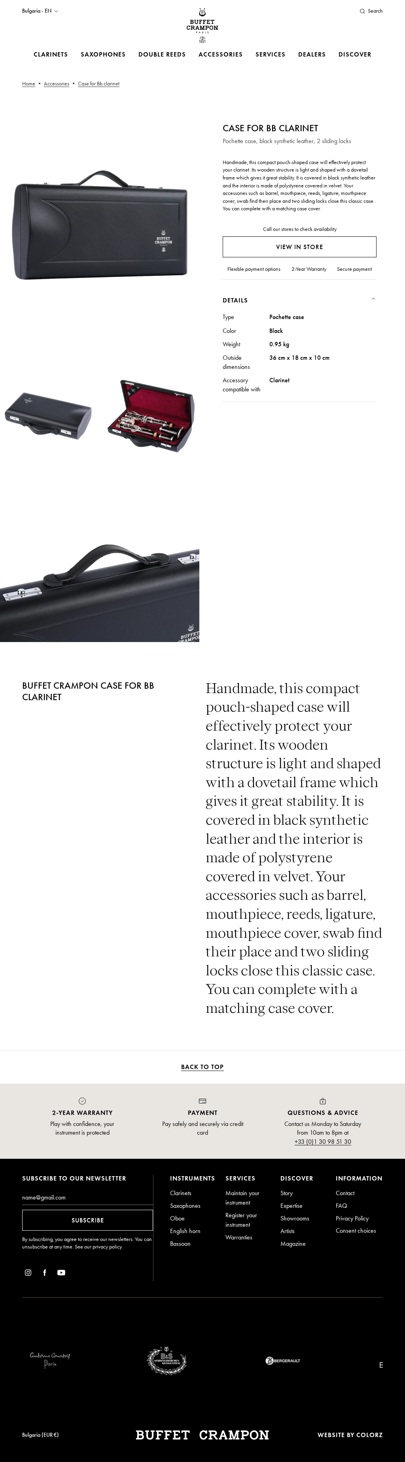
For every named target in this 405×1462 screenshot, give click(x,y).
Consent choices (356, 1230)
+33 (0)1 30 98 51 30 (323, 1141)
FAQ (341, 1205)
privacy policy (107, 1246)
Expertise (291, 1205)
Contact (345, 1193)
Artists (287, 1231)
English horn (185, 1231)
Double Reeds (162, 54)
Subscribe (88, 1220)
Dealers (312, 54)
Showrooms (294, 1218)
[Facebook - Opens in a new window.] (45, 1274)
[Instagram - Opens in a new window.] (28, 1274)
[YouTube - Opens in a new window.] (61, 1274)
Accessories (221, 54)
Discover (355, 54)
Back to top (202, 1067)
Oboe (177, 1218)
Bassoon (180, 1243)
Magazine (293, 1243)
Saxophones (103, 54)
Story (286, 1193)
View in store (299, 247)
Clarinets (51, 54)
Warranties (238, 1237)
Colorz (369, 1435)
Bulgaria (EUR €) (40, 1435)
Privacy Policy (352, 1218)
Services (270, 54)
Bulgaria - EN (36, 11)
